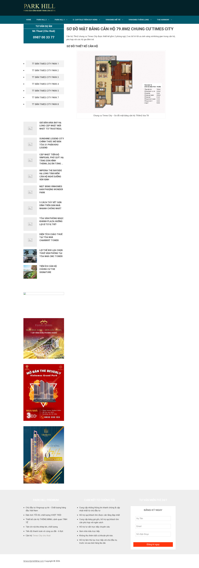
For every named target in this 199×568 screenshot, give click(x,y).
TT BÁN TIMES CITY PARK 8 (45, 104)
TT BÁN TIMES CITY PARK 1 (45, 63)
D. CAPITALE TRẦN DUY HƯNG (85, 20)
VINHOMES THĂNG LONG (139, 20)
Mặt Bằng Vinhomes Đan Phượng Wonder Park (51, 189)
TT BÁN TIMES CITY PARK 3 (45, 77)
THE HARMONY (163, 20)
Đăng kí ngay (153, 544)
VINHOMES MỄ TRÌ (113, 20)
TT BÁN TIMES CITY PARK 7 (45, 97)
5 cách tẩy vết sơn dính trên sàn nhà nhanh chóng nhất (50, 205)
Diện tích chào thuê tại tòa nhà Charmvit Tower (51, 237)
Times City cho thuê (41, 535)
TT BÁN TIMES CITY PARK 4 (45, 84)
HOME (28, 20)
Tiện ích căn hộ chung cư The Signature (48, 269)
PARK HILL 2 (41, 20)
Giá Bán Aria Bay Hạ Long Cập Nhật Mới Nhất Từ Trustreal (50, 125)
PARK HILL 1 (60, 20)
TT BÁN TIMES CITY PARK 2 (45, 70)
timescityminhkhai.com (33, 561)
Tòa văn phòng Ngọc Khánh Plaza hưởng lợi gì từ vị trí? (51, 221)
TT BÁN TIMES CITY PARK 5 (45, 90)
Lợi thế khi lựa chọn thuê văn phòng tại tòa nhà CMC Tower (51, 253)
